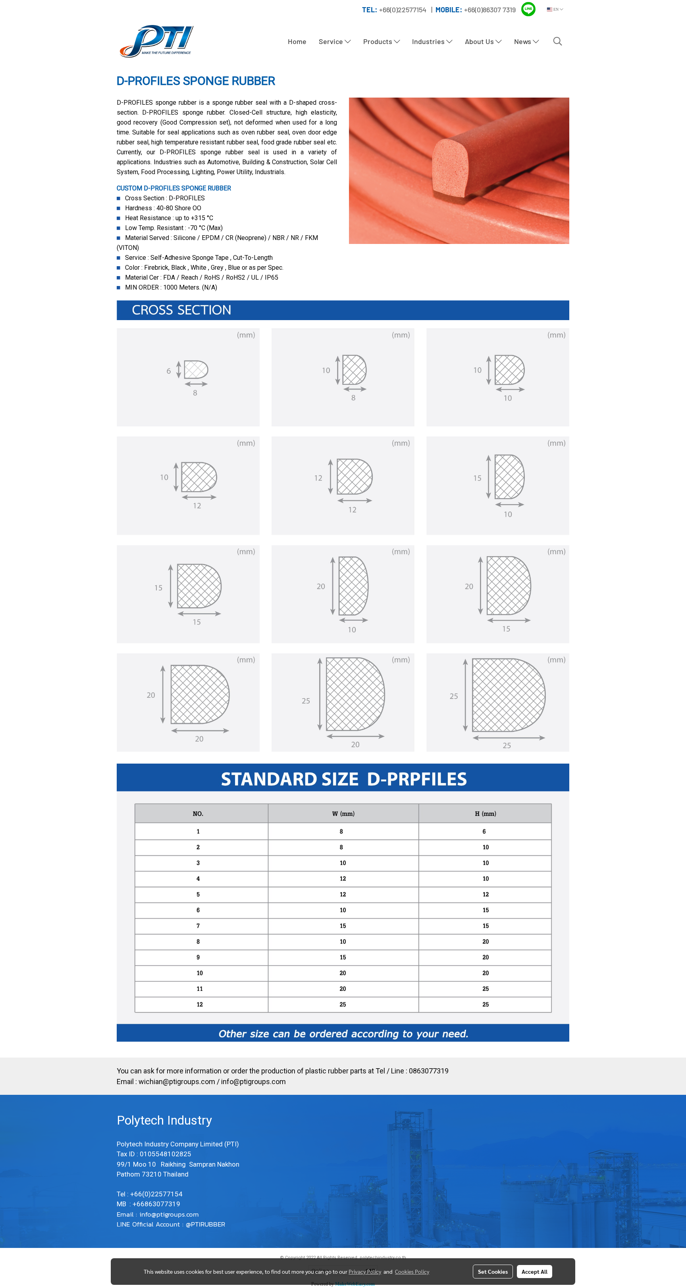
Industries (429, 41)
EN (556, 9)
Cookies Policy (412, 1271)
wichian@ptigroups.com (177, 1081)
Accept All (534, 1271)
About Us (480, 41)
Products (378, 41)
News (523, 41)
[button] (558, 41)
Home (297, 41)
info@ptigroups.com (253, 1081)
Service (332, 41)
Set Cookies (493, 1271)
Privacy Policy (365, 1271)
